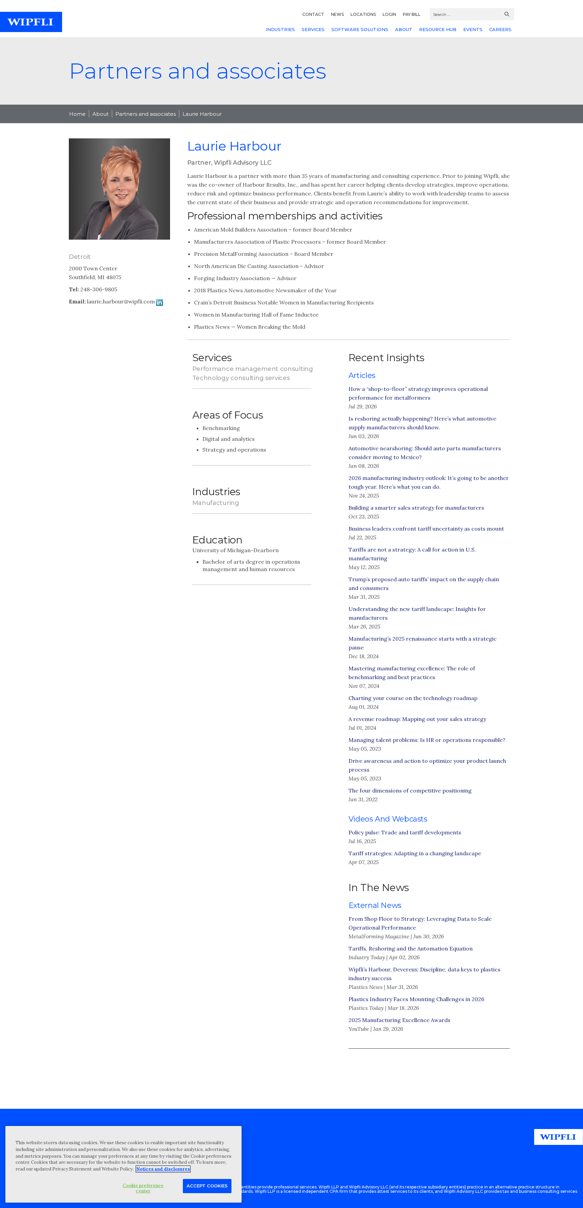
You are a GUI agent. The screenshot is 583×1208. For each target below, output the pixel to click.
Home (77, 114)
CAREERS (500, 29)
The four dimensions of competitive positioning (410, 790)
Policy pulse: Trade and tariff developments (405, 832)
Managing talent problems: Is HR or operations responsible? (427, 739)
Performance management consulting (252, 369)
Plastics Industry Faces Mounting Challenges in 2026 (416, 999)
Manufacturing (215, 503)
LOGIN (389, 14)
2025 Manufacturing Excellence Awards (399, 1020)
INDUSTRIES (280, 29)
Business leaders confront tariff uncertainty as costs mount (426, 528)
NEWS (337, 14)
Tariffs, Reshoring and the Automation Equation (411, 948)
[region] (123, 1164)
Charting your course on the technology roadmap (413, 698)
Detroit (80, 257)
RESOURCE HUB (437, 29)
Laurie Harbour (202, 114)
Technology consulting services (241, 378)
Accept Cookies (207, 1185)
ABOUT (403, 29)
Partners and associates (145, 114)
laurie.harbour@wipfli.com (121, 301)
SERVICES (313, 29)
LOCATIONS (363, 14)
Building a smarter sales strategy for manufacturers (416, 507)
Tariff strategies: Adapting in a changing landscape (415, 853)
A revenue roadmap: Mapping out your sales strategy (417, 719)
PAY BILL (411, 14)
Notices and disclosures (163, 1169)
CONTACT (313, 14)
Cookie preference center (143, 1188)
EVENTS (472, 29)
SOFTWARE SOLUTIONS (359, 29)
